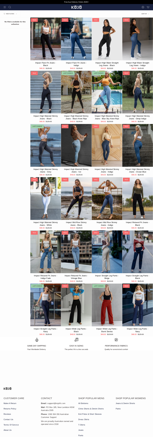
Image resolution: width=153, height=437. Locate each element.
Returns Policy (10, 409)
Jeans (80, 430)
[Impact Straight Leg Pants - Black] (137, 251)
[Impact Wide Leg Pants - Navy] (137, 305)
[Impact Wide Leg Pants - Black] (76, 305)
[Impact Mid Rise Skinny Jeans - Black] (76, 198)
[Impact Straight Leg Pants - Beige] (107, 251)
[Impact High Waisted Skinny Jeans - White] (45, 198)
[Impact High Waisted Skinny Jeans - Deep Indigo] (137, 92)
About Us (8, 430)
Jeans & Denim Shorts (125, 403)
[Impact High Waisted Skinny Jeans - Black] (45, 92)
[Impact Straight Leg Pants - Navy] (45, 305)
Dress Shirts (83, 419)
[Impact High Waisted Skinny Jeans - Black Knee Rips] (76, 92)
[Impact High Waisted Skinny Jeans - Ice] (76, 145)
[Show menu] (4, 7)
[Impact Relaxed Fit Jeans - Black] (137, 198)
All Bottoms (83, 403)
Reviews (7, 414)
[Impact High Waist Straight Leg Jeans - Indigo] (137, 39)
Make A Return (10, 403)
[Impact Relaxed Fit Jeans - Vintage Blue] (76, 251)
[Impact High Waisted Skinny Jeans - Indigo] (107, 145)
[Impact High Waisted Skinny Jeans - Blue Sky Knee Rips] (107, 92)
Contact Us (8, 419)
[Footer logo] (7, 388)
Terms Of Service (11, 425)
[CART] (148, 7)
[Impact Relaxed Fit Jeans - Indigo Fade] (45, 251)
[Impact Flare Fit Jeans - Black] (45, 39)
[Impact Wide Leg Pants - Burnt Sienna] (107, 305)
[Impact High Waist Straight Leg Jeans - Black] (107, 39)
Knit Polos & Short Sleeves (90, 414)
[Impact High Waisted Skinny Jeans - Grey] (45, 145)
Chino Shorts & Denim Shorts (91, 409)
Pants (80, 435)
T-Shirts (81, 425)
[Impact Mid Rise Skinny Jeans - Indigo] (107, 198)
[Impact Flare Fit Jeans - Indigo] (76, 39)
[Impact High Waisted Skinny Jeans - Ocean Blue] (137, 145)
